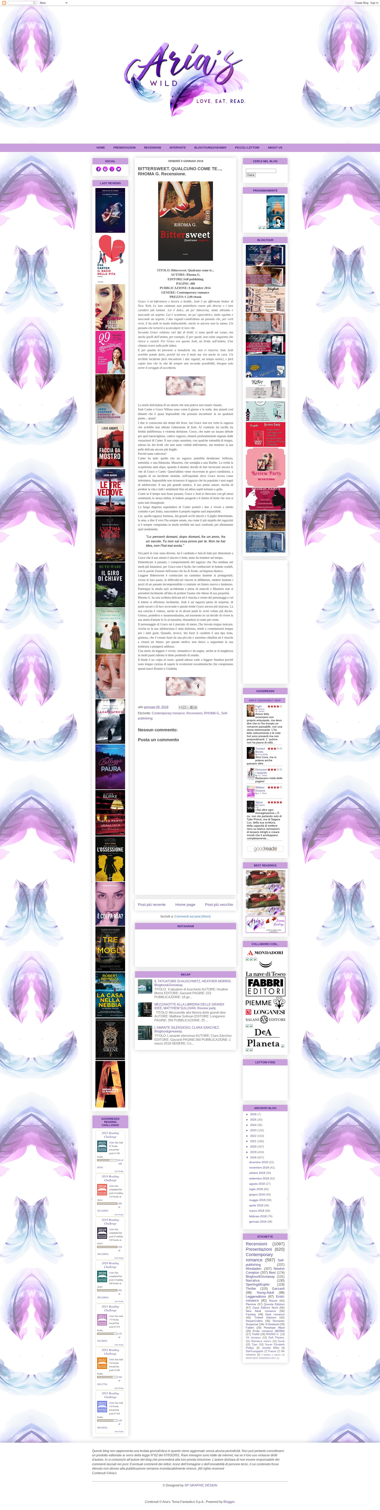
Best (272, 1272)
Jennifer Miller (270, 1348)
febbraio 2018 (258, 1216)
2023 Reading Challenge (110, 1395)
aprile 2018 (256, 1205)
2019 (253, 1152)
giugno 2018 (257, 1194)
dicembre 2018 (259, 1162)
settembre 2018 (259, 1178)
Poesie (272, 1351)
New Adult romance (261, 1311)
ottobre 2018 (257, 1172)
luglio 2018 (256, 1189)
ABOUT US (275, 147)
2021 (253, 1141)
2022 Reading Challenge (110, 1351)
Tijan (254, 1344)
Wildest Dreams (260, 789)
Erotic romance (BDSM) (269, 1331)
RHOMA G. (212, 713)
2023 (253, 1130)
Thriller (251, 1289)
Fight (258, 706)
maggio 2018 (257, 1200)
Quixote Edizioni (274, 1304)
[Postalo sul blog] (184, 707)
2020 (253, 1146)
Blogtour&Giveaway (210, 147)
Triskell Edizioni (265, 1317)
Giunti (281, 1341)
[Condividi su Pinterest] (196, 707)
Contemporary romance (168, 713)
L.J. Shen (262, 793)
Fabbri (250, 1327)
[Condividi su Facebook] (192, 707)
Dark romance (275, 1314)
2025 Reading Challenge (110, 1135)
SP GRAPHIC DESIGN (200, 1485)
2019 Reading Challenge (110, 1221)
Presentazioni (259, 1249)
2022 (253, 1135)
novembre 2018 (259, 1167)
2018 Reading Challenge (110, 1178)
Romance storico (261, 1341)
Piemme (251, 1304)
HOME (101, 147)
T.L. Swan (262, 775)
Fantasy (251, 1314)
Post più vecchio (219, 904)
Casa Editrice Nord (265, 1307)
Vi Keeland (272, 1324)
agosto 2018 (257, 1183)
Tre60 (255, 1334)
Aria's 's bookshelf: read (265, 700)
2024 (253, 1125)
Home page (185, 904)
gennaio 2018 (258, 1221)
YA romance (253, 1337)
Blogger (228, 1501)
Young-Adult (265, 1292)
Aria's (112, 1142)
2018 (253, 1157)
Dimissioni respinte (261, 771)
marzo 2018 (257, 1210)
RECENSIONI (152, 147)
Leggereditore (256, 1296)
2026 (253, 1114)
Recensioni (194, 713)
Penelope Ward (274, 1327)
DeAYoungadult (254, 1351)
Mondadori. (254, 1269)
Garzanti (278, 1289)
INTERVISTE (178, 147)
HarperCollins (254, 1320)
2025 (253, 1119)
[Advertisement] (185, 864)
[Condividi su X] (188, 707)
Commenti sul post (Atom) (192, 916)
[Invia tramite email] (180, 707)
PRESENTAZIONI (124, 147)
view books (119, 1171)
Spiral (258, 802)
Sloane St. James (260, 710)
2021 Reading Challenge (110, 1308)
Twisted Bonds (260, 750)
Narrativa (252, 1280)
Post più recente (152, 904)
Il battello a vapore (271, 1355)
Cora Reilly (263, 754)
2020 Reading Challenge (110, 1265)
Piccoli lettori (247, 147)
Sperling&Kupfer (258, 1284)
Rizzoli (273, 1300)
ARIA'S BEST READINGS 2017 (261, 1358)
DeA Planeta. (277, 1337)
